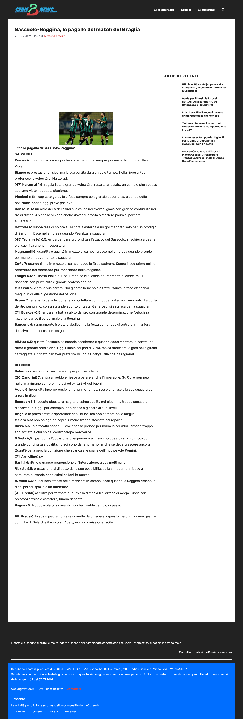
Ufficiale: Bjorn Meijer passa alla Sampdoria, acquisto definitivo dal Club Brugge (204, 87)
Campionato (206, 9)
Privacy (54, 711)
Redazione (20, 711)
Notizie (186, 9)
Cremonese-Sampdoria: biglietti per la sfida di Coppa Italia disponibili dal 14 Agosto (203, 140)
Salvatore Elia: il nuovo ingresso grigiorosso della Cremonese (202, 114)
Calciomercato (164, 9)
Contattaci (74, 689)
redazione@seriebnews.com (213, 652)
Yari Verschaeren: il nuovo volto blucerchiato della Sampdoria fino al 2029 (204, 126)
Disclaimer (70, 711)
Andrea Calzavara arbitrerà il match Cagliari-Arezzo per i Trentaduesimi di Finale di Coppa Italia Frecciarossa (203, 156)
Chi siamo (38, 711)
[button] (223, 9)
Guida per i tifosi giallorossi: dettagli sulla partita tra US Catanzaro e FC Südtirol (200, 101)
